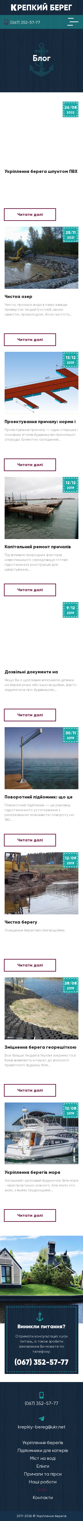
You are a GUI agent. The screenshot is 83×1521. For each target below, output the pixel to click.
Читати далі (30, 214)
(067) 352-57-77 (25, 22)
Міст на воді (43, 1458)
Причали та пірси (43, 1474)
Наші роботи (42, 1481)
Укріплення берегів (42, 1442)
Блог (43, 1489)
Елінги (42, 1466)
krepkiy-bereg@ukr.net (41, 1427)
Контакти (43, 1497)
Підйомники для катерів (43, 1450)
